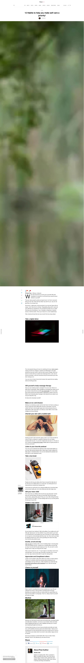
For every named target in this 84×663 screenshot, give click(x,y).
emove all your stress (38, 442)
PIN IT (42, 331)
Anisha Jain (37, 652)
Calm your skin (28, 543)
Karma (42, 10)
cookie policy (13, 656)
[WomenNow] (42, 1)
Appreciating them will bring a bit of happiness (35, 563)
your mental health (45, 391)
